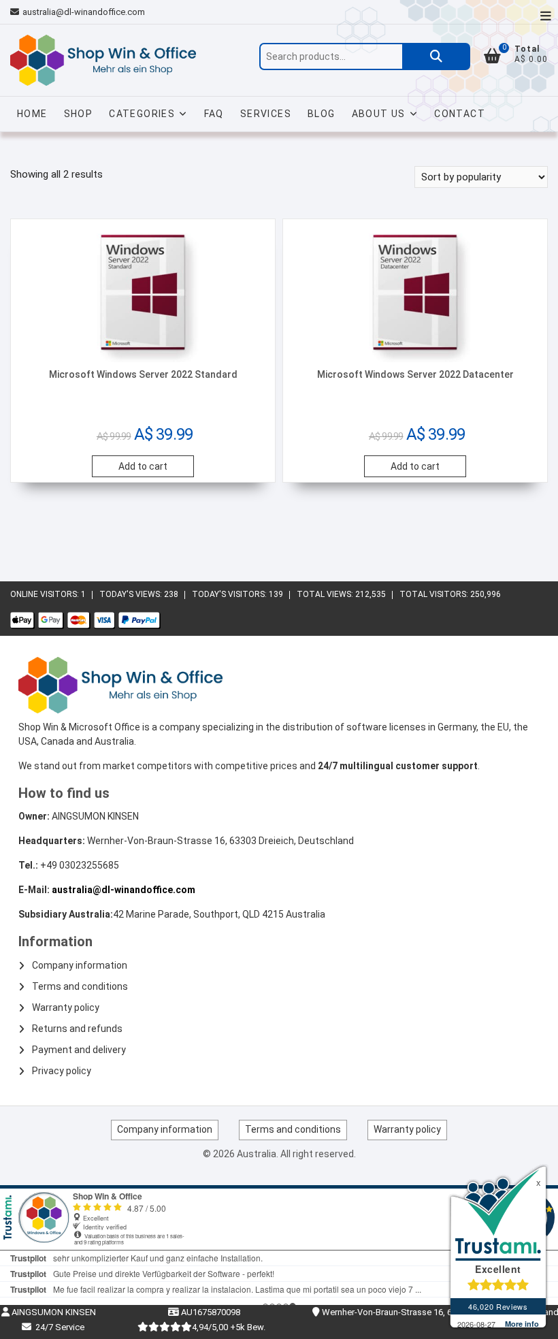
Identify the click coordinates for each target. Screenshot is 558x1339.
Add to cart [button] (142, 466)
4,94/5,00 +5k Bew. (228, 1327)
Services (265, 113)
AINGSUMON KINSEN (53, 1312)
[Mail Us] (16, 12)
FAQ (214, 113)
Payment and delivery (79, 1049)
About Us (379, 113)
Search (436, 56)
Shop (78, 113)
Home (32, 113)
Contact (459, 113)
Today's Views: (131, 594)
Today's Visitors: (230, 594)
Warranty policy (65, 1007)
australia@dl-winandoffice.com (83, 12)
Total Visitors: (434, 594)
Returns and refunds (77, 1028)
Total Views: (326, 594)
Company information (79, 965)
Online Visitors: (45, 594)
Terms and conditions (80, 986)
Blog (321, 113)
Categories (142, 113)
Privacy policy (61, 1070)
